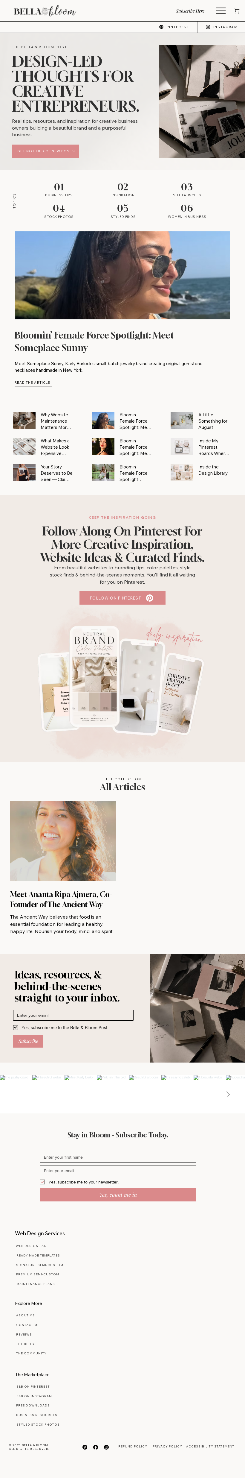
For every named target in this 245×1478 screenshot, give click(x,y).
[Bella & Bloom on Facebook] (95, 1447)
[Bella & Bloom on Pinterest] (84, 1447)
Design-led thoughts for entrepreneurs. (76, 83)
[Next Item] (227, 1094)
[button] (195, 10)
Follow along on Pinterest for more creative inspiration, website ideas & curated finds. (122, 544)
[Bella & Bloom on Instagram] (106, 1447)
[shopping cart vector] (236, 10)
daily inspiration (174, 636)
